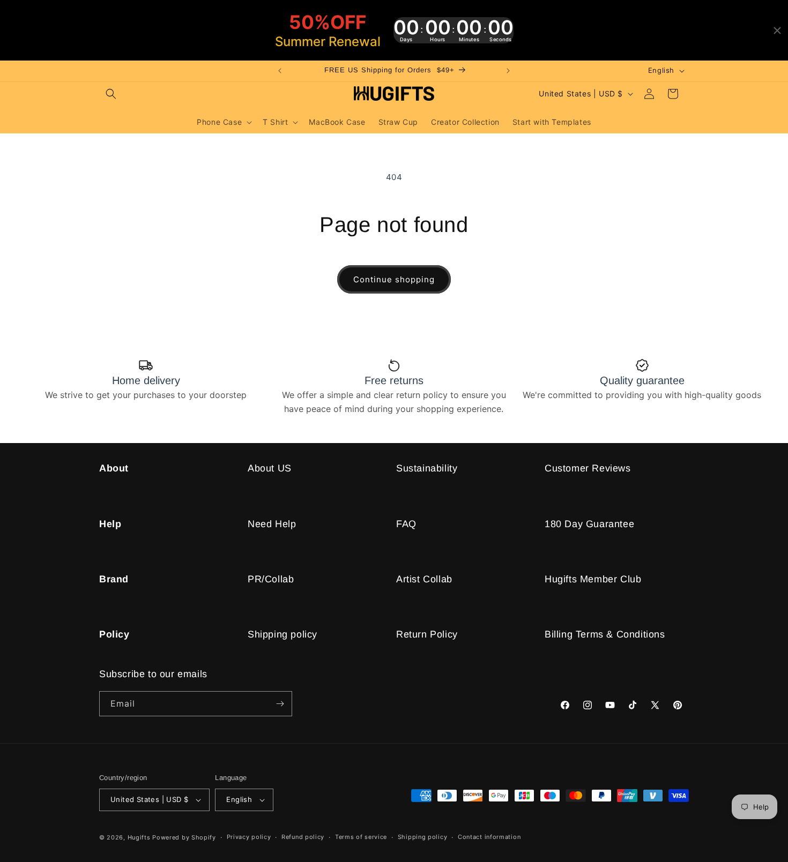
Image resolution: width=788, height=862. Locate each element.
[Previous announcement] (280, 71)
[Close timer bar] (777, 30)
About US (270, 468)
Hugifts (139, 837)
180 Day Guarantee (589, 524)
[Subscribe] (280, 703)
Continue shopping (394, 279)
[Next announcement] (508, 71)
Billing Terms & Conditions (605, 634)
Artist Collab (424, 579)
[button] (111, 94)
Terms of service (361, 837)
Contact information (489, 837)
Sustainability (426, 468)
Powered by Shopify (184, 837)
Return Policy (427, 634)
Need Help (272, 524)
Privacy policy (249, 837)
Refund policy (302, 837)
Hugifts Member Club (593, 579)
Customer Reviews (588, 468)
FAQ (406, 524)
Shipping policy (282, 634)
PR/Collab (271, 579)
